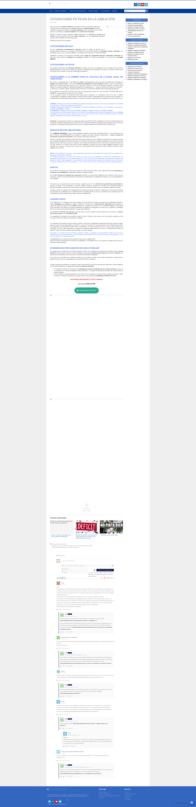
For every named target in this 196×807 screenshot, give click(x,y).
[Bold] (63, 566)
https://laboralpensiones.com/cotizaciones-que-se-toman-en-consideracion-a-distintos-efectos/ (85, 663)
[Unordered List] (74, 566)
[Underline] (67, 566)
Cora (72, 616)
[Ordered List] (72, 566)
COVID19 (114, 11)
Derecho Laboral (60, 11)
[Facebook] (135, 4)
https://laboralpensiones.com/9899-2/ (70, 693)
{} (82, 565)
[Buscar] (147, 11)
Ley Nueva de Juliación (77, 82)
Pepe (72, 721)
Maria (72, 687)
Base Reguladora (80, 36)
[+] (84, 565)
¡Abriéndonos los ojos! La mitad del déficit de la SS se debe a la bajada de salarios (72, 545)
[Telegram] (146, 4)
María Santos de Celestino (76, 655)
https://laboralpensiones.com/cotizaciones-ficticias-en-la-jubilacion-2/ (78, 620)
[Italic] (65, 566)
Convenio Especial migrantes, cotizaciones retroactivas (65, 547)
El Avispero (104, 11)
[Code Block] (78, 566)
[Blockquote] (76, 566)
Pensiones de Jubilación (77, 11)
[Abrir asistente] (191, 802)
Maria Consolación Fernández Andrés (79, 767)
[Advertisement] (135, 111)
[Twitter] (139, 4)
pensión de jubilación (68, 26)
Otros (53, 544)
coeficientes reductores (98, 36)
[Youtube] (142, 4)
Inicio (51, 11)
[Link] (80, 566)
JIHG (75, 735)
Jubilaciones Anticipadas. (87, 31)
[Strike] (69, 566)
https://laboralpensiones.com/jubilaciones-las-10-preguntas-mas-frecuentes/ (80, 773)
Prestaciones (93, 11)
